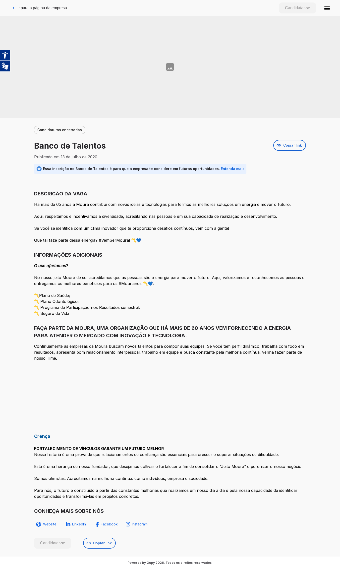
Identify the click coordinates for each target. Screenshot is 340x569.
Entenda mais (232, 169)
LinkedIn (79, 524)
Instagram (140, 524)
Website (50, 524)
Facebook (109, 524)
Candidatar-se (297, 8)
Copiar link (292, 145)
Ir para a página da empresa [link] (42, 8)
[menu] (327, 8)
